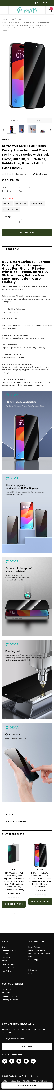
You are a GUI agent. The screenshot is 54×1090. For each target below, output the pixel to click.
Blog (30, 973)
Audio (4, 961)
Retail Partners (34, 947)
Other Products (8, 968)
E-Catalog (32, 970)
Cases (4, 947)
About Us (6, 993)
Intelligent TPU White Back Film (39, 955)
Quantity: (6, 217)
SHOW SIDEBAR (25, 1085)
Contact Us (6, 989)
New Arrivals (16, 19)
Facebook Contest (9, 996)
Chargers (6, 957)
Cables (5, 954)
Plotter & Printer (8, 964)
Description (13, 249)
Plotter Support (34, 960)
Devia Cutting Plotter (36, 950)
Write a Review (40, 174)
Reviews (10, 814)
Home (4, 19)
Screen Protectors (9, 950)
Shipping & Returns (16, 822)
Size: (8, 198)
